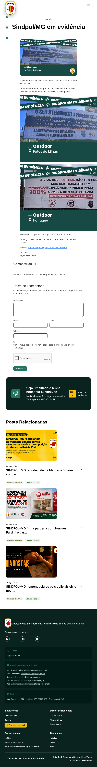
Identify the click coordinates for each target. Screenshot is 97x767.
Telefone (17, 331)
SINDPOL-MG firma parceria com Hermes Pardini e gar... (36, 530)
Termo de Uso (14, 758)
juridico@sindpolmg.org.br (29, 677)
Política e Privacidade (33, 758)
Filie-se (72, 393)
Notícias (53, 738)
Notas (52, 742)
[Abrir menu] (88, 5)
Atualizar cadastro (82, 393)
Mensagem (18, 300)
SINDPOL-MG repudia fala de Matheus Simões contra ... (40, 472)
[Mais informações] (81, 470)
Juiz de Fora (55, 716)
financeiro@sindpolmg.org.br (32, 680)
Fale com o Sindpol (16, 725)
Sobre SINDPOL (11, 716)
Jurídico (8, 738)
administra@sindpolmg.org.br (36, 670)
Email (52, 320)
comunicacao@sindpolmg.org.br (36, 684)
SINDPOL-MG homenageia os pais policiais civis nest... (41, 588)
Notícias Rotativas (14, 482)
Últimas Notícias (32, 482)
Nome (15, 320)
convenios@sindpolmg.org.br (33, 674)
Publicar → (20, 368)
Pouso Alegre (55, 724)
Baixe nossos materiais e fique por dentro (22, 747)
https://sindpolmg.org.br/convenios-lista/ (47, 247)
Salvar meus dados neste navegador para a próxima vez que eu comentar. (44, 346)
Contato (8, 720)
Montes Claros (56, 720)
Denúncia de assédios (14, 742)
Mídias (53, 747)
